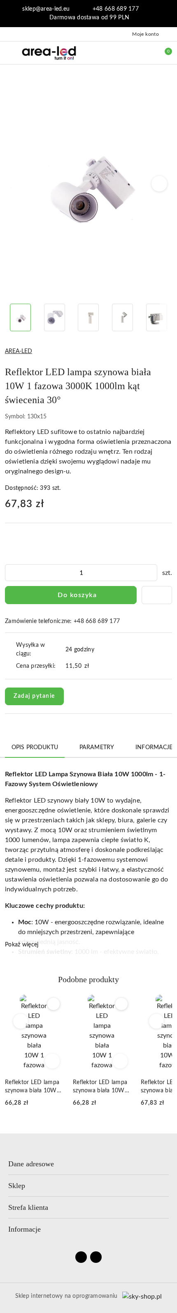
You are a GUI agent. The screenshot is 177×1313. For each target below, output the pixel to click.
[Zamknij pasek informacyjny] (168, 13)
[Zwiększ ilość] (150, 573)
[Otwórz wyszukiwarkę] (128, 52)
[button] (159, 184)
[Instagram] (96, 1257)
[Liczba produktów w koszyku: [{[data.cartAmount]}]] (162, 52)
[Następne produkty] (156, 1021)
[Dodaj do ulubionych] (157, 595)
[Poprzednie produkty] (20, 1021)
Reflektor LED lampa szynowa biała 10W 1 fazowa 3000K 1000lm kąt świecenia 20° (33, 1087)
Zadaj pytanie (34, 696)
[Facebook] (81, 1257)
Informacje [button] (24, 1229)
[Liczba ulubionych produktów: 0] (145, 52)
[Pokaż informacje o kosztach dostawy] (95, 666)
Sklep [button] (16, 1185)
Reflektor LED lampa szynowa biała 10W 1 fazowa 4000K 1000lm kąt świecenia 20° (101, 1087)
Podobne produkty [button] (88, 979)
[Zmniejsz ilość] (11, 573)
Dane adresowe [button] (31, 1164)
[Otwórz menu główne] (9, 52)
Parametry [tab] (96, 747)
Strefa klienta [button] (28, 1207)
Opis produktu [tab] (35, 747)
